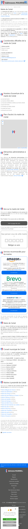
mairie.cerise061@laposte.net (9, 57)
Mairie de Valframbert (7, 391)
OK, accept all (9, 519)
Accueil (14, 475)
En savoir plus (14, 272)
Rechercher (14, 485)
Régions (14, 477)
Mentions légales (14, 498)
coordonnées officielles (13, 169)
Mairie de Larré (5, 412)
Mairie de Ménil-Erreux (7, 403)
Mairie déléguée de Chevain (8, 390)
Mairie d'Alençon (6, 397)
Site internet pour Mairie (14, 490)
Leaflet (19, 147)
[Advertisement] (14, 77)
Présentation (14, 492)
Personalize (10, 525)
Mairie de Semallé (6, 399)
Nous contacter (14, 496)
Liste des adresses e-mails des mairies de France (14, 506)
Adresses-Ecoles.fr (19, 516)
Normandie (24, 13)
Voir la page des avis (14, 223)
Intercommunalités (14, 483)
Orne (15, 13)
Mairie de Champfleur (7, 414)
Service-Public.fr (18, 175)
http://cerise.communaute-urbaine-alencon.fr (13, 61)
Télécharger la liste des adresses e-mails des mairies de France (13, 465)
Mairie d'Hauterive (6, 416)
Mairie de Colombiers (7, 410)
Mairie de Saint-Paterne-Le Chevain (10, 395)
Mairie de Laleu (5, 406)
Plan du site (14, 494)
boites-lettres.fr (22, 514)
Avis (14, 488)
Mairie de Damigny (6, 401)
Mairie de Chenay (6, 393)
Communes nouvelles (14, 481)
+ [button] (2, 121)
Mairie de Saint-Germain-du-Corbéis (10, 404)
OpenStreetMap (24, 147)
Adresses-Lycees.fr (19, 517)
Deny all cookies (9, 522)
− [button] (2, 124)
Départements (14, 479)
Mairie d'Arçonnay (6, 408)
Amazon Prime (17, 269)
